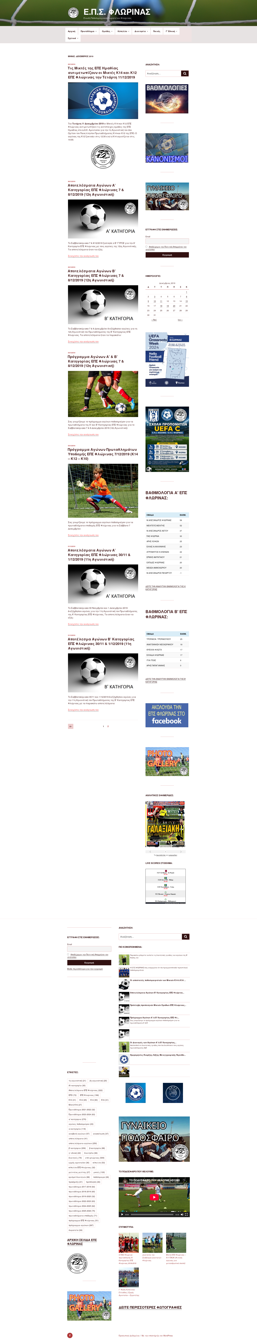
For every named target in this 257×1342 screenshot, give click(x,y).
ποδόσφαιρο (101, 1177)
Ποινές (156, 31)
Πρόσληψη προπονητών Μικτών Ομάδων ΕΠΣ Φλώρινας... (158, 1005)
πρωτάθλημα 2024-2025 (82, 1206)
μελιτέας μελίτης (79, 1172)
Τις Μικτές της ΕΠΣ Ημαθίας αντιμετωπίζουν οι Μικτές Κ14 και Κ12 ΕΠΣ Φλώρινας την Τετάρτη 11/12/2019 (102, 72)
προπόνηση (93, 1181)
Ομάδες (106, 31)
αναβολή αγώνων (79, 1133)
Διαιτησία (140, 31)
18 (161, 305)
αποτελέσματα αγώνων (83, 1143)
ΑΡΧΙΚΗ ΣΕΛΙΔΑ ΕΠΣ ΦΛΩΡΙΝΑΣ (82, 1242)
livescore (183, 903)
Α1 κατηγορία (77, 1085)
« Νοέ (154, 319)
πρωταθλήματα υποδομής (83, 1215)
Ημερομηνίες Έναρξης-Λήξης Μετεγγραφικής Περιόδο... (158, 1055)
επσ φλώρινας (94, 1157)
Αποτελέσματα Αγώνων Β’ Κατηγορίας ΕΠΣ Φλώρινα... (157, 992)
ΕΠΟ (73, 1095)
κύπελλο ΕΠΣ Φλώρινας (82, 1167)
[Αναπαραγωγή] (122, 1214)
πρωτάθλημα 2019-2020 (82, 1196)
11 (161, 301)
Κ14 (94, 1100)
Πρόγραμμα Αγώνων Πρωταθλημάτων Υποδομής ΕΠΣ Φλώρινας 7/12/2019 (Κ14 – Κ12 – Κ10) (103, 454)
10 (155, 301)
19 (168, 305)
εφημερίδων (173, 855)
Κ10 (72, 1100)
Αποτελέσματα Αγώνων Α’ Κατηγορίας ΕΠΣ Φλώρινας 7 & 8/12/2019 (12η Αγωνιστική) (96, 190)
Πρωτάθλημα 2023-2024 (82, 1114)
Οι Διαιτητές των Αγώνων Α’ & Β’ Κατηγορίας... (153, 1042)
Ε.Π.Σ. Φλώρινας (117, 11)
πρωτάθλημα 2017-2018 (82, 1186)
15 (187, 301)
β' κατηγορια (77, 1148)
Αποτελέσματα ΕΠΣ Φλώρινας (86, 1090)
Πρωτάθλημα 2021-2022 (82, 1109)
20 (174, 305)
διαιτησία (91, 1153)
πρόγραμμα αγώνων (81, 1225)
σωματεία (75, 1230)
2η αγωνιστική (98, 1080)
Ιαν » (180, 319)
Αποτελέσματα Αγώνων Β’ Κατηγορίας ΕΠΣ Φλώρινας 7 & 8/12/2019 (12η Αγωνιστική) (96, 275)
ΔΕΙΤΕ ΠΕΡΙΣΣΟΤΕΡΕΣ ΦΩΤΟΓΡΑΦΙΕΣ (150, 1307)
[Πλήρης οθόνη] (186, 1214)
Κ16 (105, 1100)
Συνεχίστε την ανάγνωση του (83, 255)
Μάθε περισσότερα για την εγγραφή (85, 968)
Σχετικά (72, 38)
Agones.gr (176, 903)
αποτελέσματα (78, 1138)
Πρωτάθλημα (87, 31)
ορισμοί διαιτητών (79, 1177)
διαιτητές (75, 1157)
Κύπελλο (122, 31)
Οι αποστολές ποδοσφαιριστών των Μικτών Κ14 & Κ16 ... (158, 980)
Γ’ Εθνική (170, 31)
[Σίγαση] (182, 1214)
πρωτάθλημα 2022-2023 (82, 1201)
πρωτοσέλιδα (161, 855)
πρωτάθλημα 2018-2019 (82, 1191)
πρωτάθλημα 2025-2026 (82, 1210)
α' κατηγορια (77, 1119)
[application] (154, 1197)
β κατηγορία (97, 1148)
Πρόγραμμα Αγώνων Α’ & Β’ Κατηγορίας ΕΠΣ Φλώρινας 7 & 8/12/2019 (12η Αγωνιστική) (96, 361)
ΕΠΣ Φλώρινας (89, 1095)
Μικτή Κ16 (75, 1104)
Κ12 (83, 1100)
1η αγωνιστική (77, 1080)
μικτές (99, 1172)
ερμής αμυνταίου (79, 1162)
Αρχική (71, 31)
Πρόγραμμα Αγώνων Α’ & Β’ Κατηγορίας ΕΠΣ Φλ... (154, 1017)
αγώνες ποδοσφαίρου (81, 1124)
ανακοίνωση (101, 1133)
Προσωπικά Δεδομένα (129, 1335)
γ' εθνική (75, 1153)
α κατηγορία (77, 1128)
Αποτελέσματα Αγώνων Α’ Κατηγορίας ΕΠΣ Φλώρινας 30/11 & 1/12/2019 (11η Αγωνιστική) (99, 555)
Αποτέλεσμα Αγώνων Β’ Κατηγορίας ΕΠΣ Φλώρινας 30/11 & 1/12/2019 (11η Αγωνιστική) (101, 644)
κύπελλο (99, 1162)
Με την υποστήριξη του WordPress (157, 1335)
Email (147, 236)
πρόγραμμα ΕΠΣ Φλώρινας (84, 1220)
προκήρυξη (76, 1181)
